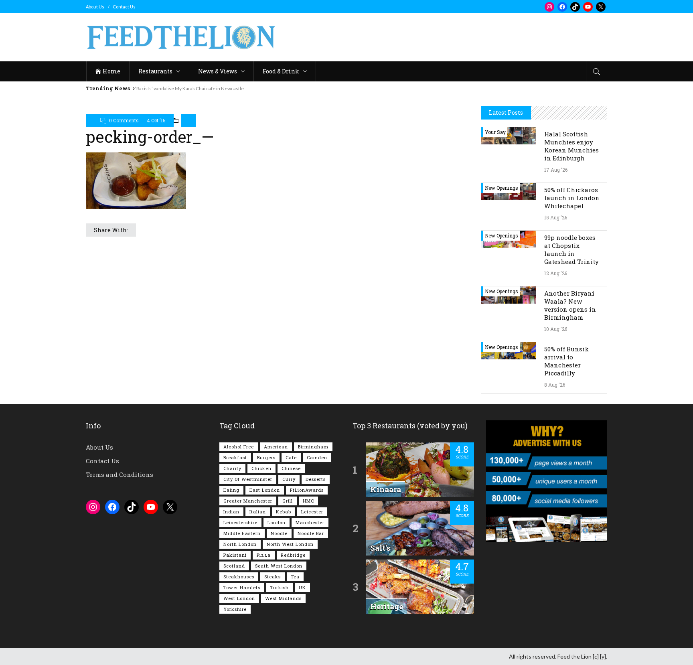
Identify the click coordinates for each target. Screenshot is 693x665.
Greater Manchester (247, 501)
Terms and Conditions (119, 474)
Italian (257, 512)
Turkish (279, 587)
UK (302, 587)
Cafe (291, 457)
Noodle (279, 533)
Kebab (283, 512)
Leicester (312, 512)
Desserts (316, 479)
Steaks (272, 577)
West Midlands (283, 598)
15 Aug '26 (555, 217)
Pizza (264, 555)
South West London (278, 566)
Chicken (261, 468)
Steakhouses (238, 577)
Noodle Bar (311, 533)
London (276, 522)
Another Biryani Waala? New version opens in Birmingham (570, 305)
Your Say (495, 132)
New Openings (501, 187)
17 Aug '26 (555, 169)
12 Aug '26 (555, 273)
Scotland (234, 566)
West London (239, 598)
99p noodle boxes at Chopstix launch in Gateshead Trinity (571, 249)
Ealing (231, 490)
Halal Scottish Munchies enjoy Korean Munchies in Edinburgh (571, 146)
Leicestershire (240, 522)
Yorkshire (235, 609)
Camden (317, 457)
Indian (231, 512)
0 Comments (124, 120)
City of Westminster (247, 479)
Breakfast (235, 457)
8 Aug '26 (554, 384)
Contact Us (124, 6)
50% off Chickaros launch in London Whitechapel (572, 198)
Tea (295, 577)
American (276, 447)
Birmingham (313, 447)
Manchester (310, 522)
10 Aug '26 (555, 329)
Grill (287, 501)
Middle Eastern (242, 533)
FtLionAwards (307, 490)
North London (240, 544)
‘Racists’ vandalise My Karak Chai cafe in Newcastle (189, 88)
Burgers (266, 457)
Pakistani (235, 555)
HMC (308, 501)
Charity (232, 468)
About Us (95, 6)
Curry (289, 479)
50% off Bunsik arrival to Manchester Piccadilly (566, 361)
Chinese (291, 468)
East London (264, 490)
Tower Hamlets (241, 587)
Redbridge (293, 555)
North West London (290, 544)
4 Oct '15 (156, 120)
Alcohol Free (238, 447)
